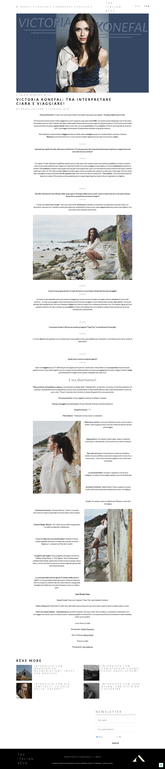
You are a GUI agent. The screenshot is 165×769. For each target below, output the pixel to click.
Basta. (111, 763)
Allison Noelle (88, 635)
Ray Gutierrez (88, 647)
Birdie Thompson (87, 629)
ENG (100, 737)
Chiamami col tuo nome (83, 416)
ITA (119, 737)
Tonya (62, 392)
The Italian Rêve (114, 6)
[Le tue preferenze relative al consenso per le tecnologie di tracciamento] (161, 765)
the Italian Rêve (68, 763)
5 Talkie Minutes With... (35, 95)
